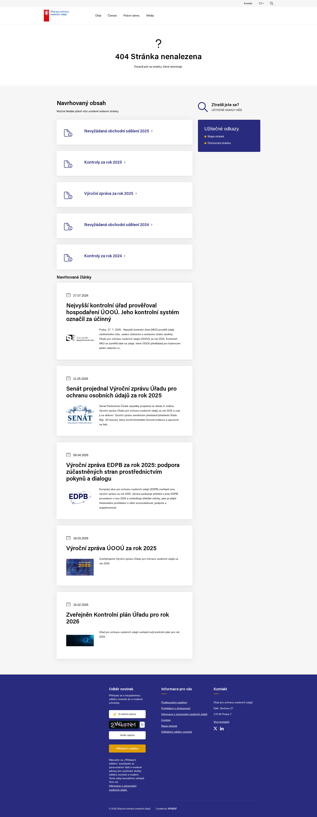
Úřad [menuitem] (98, 15)
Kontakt (248, 3)
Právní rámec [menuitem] (131, 15)
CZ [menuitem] (262, 4)
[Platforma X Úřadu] (215, 728)
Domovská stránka (219, 143)
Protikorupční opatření (174, 702)
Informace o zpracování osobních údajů (184, 714)
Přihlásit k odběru (127, 748)
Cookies (166, 720)
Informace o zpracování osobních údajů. (122, 787)
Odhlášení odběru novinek (176, 731)
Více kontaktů (221, 721)
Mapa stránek (216, 136)
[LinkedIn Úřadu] (222, 728)
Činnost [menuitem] (112, 15)
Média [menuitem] (150, 15)
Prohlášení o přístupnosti (175, 708)
